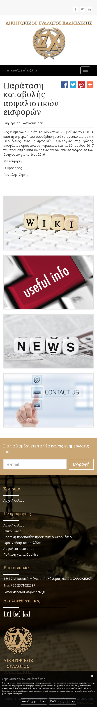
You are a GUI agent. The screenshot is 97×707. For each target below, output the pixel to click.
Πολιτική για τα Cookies (20, 554)
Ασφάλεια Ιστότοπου (19, 548)
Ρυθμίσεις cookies (62, 701)
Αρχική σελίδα (13, 500)
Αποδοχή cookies (34, 701)
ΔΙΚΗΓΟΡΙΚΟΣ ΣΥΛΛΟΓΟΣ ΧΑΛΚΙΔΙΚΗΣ (48, 23)
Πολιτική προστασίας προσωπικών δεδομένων (37, 537)
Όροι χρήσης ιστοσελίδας (22, 543)
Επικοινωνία (12, 531)
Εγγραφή (81, 464)
